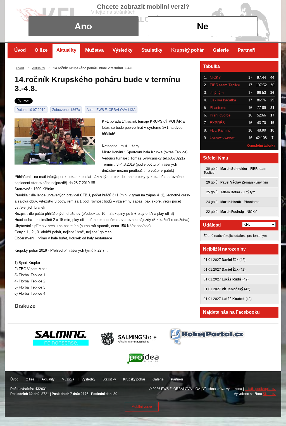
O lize (41, 50)
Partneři (247, 50)
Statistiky (151, 50)
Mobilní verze (142, 407)
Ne (202, 26)
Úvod (20, 50)
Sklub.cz (269, 394)
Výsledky (122, 50)
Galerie (221, 50)
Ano (83, 26)
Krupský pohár (187, 50)
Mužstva (94, 50)
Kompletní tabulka (261, 145)
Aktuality (66, 50)
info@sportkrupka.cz (260, 389)
